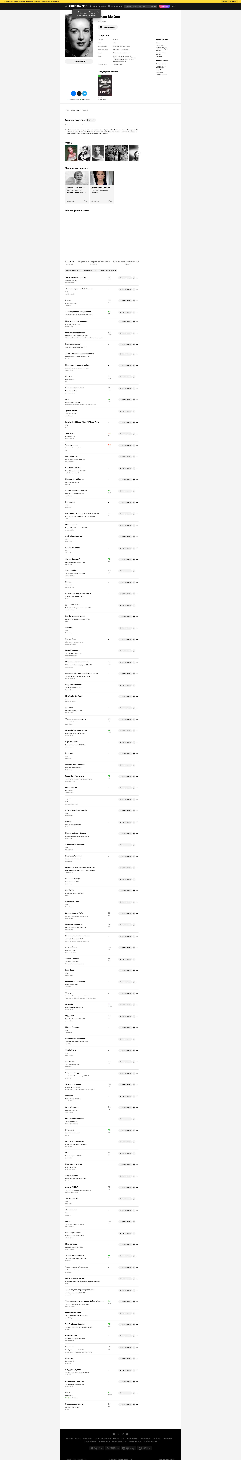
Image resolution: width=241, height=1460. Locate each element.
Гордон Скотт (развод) (119, 58)
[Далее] (138, 153)
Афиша (126, 1459)
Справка (116, 1438)
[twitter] (79, 93)
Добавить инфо (85, 99)
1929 (121, 46)
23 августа (116, 46)
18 (86, 201)
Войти (174, 6)
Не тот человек (160, 45)
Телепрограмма (112, 1459)
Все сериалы (168, 1438)
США (127, 49)
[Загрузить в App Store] (96, 1448)
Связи (78, 110)
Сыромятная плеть (161, 74)
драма (115, 52)
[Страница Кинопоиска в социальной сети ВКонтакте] (114, 1434)
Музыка (120, 1459)
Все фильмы (157, 1438)
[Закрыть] (98, 12)
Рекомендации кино (119, 1441)
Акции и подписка (135, 1441)
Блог (123, 1438)
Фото (73, 110)
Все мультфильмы (90, 1441)
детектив (126, 52)
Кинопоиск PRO (132, 1438)
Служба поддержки (150, 1441)
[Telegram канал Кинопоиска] (123, 1434)
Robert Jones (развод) (119, 61)
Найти (155, 6)
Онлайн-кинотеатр (99, 6)
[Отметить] (136, 277)
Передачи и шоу (104, 1441)
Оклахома (123, 49)
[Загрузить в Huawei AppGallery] (128, 1448)
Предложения (145, 1438)
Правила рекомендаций (103, 1438)
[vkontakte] (73, 93)
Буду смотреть (126, 278)
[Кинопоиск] (77, 6)
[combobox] (137, 6)
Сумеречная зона (161, 64)
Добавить (92, 120)
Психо (158, 42)
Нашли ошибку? (74, 99)
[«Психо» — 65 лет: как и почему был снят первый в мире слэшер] (77, 187)
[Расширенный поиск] (152, 6)
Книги (131, 1459)
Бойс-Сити (116, 49)
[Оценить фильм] (133, 277)
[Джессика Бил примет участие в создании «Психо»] (102, 187)
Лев (124, 46)
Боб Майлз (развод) (118, 56)
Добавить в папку (80, 61)
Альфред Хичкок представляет (161, 66)
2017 (121, 64)
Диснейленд (159, 72)
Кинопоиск (80, 1459)
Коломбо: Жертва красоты (161, 53)
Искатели (159, 56)
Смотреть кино (164, 6)
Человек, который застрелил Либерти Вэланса (161, 48)
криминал (120, 52)
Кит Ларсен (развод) (119, 59)
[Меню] (66, 6)
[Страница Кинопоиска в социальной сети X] (118, 1434)
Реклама (78, 1438)
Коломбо (158, 70)
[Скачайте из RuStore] (144, 1448)
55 (111, 201)
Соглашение (87, 1438)
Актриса (115, 39)
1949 (116, 64)
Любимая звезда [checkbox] (109, 27)
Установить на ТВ (116, 6)
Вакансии (69, 1438)
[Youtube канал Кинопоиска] (127, 1434)
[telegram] (84, 93)
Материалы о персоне (76, 168)
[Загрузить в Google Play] (112, 1448)
